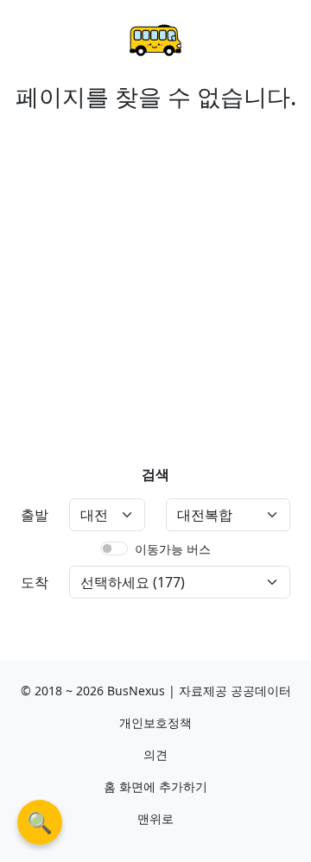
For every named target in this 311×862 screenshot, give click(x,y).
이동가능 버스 (173, 549)
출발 (34, 514)
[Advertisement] (155, 273)
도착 (34, 582)
